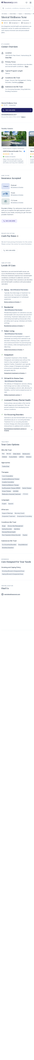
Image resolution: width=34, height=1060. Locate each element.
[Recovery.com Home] (9, 3)
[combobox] (17, 8)
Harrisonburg (27, 13)
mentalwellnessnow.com (8, 114)
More (26, 66)
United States (12, 13)
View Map (8, 57)
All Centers (4, 13)
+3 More (20, 82)
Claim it (23, 117)
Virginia (20, 13)
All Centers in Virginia (17, 187)
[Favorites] (26, 2)
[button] (30, 3)
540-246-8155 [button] (10, 221)
